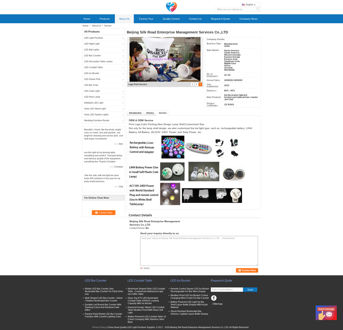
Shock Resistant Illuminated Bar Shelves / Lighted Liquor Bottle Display (189, 312)
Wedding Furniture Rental (96, 120)
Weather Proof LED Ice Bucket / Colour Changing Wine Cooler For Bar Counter (190, 296)
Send (250, 289)
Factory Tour (146, 18)
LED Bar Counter (92, 55)
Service (163, 113)
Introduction (135, 113)
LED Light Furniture (93, 38)
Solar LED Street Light (95, 108)
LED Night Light (92, 44)
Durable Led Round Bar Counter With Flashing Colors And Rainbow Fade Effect (103, 307)
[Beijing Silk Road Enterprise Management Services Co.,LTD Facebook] (214, 298)
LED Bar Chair (91, 85)
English (249, 4)
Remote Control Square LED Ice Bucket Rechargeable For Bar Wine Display (190, 290)
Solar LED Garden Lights (96, 114)
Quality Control (171, 18)
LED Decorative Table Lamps (98, 61)
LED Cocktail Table (93, 67)
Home (86, 18)
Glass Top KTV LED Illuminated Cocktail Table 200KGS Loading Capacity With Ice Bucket (143, 301)
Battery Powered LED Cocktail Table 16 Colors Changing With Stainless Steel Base (147, 319)
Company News (248, 18)
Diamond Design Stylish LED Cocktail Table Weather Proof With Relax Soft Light (146, 310)
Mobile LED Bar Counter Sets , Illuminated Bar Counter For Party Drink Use (104, 291)
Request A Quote (220, 18)
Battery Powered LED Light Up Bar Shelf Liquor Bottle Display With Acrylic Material (189, 305)
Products (105, 18)
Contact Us (195, 18)
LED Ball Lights (91, 49)
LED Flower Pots (92, 79)
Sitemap (217, 303)
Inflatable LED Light (93, 103)
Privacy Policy (99, 327)
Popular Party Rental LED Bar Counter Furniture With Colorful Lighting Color (103, 315)
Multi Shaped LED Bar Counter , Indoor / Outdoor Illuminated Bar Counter (104, 299)
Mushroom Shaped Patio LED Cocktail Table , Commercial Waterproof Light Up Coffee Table (146, 291)
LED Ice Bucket (91, 73)
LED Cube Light (92, 91)
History (150, 113)
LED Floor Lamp (92, 97)
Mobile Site (218, 308)
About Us (124, 18)
